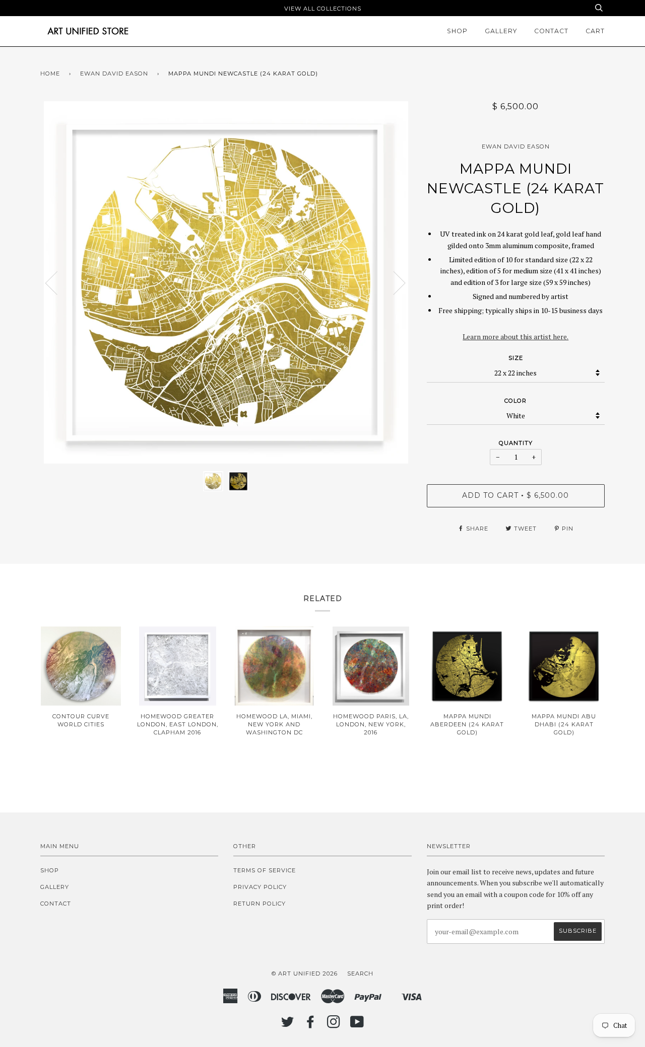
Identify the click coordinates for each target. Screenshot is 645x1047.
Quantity (516, 442)
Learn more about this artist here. (515, 336)
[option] (226, 282)
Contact (551, 31)
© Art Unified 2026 (305, 973)
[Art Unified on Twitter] (287, 1024)
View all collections (322, 8)
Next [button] (393, 282)
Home (50, 73)
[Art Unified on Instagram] (334, 1024)
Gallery (501, 31)
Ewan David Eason (114, 73)
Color (515, 400)
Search (360, 973)
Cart (595, 31)
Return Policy (259, 903)
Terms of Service (264, 870)
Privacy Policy (260, 886)
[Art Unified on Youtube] (357, 1024)
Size (515, 357)
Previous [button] (57, 282)
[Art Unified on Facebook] (310, 1024)
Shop (457, 31)
